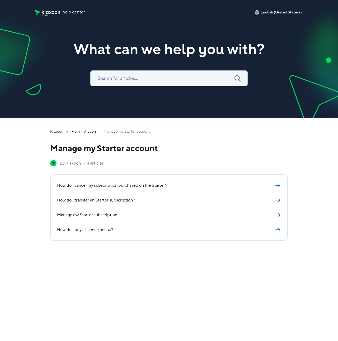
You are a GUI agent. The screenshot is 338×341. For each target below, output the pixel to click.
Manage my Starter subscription (87, 215)
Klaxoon (56, 131)
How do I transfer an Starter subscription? (96, 200)
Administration (84, 131)
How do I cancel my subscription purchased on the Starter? (112, 185)
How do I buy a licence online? (85, 230)
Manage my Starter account (127, 131)
